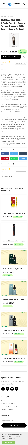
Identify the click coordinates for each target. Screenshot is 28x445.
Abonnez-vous (14, 425)
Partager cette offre (21, 63)
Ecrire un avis (20, 170)
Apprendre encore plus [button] (8, 438)
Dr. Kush (3, 69)
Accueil (3, 401)
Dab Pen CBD (9, 17)
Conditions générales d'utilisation (10, 406)
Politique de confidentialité (8, 403)
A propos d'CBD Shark (7, 409)
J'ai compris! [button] (8, 442)
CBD (2, 17)
